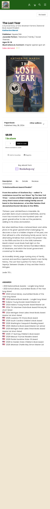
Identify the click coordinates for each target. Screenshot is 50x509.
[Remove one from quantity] (7, 143)
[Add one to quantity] (13, 143)
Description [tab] (7, 181)
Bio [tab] (17, 181)
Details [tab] (25, 181)
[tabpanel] (25, 269)
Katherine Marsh (10, 30)
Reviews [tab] (35, 181)
